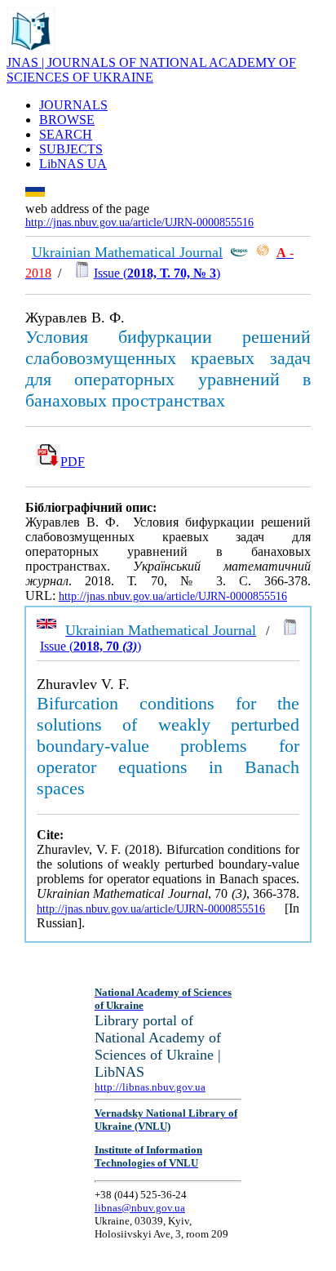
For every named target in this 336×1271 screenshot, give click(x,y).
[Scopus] (239, 253)
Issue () (157, 273)
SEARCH (65, 134)
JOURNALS (73, 105)
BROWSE (67, 120)
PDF (72, 462)
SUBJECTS (71, 149)
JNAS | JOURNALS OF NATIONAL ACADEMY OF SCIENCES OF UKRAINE (151, 70)
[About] (31, 51)
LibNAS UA (73, 164)
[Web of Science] (262, 253)
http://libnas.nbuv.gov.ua (150, 1087)
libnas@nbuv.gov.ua (140, 1208)
